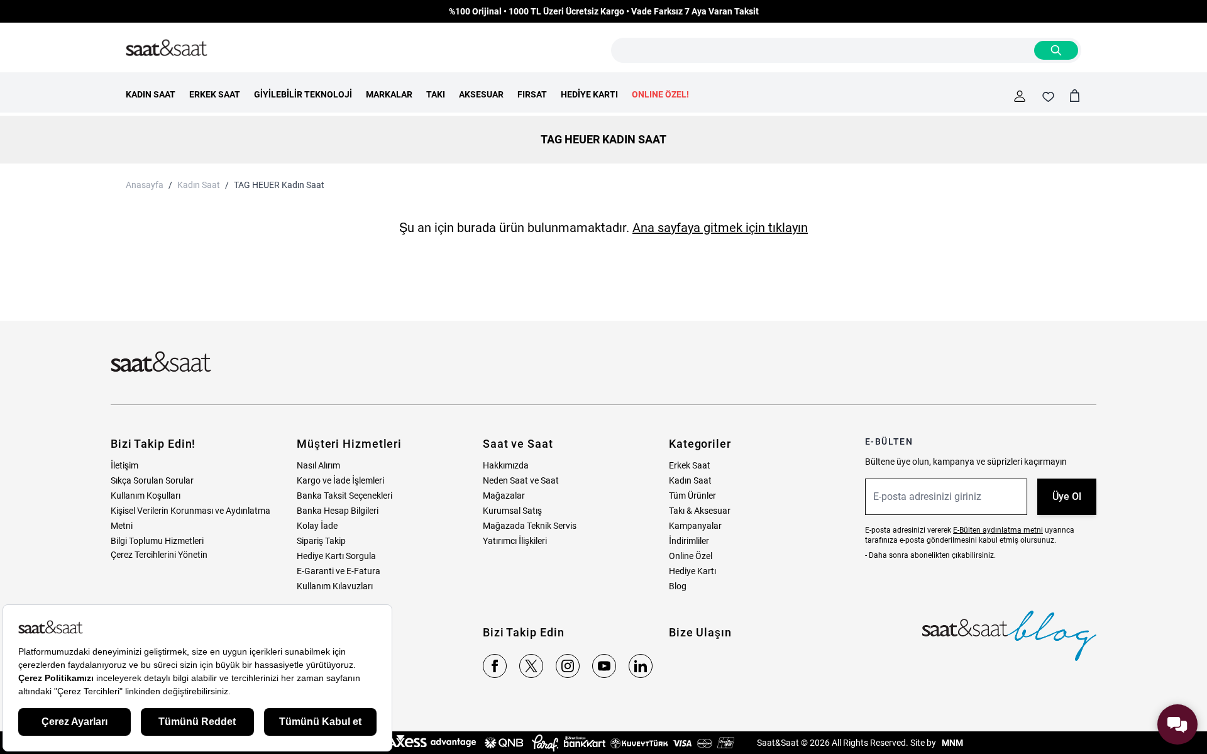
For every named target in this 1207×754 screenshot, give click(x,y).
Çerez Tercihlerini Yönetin (159, 555)
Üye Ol (1066, 496)
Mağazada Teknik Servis (529, 526)
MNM (951, 743)
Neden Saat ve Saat (521, 480)
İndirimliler (689, 541)
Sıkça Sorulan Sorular (152, 480)
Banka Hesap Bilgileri (337, 511)
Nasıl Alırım (318, 465)
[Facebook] (494, 666)
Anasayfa (144, 185)
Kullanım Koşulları (145, 496)
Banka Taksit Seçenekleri (344, 496)
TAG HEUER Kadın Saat (279, 185)
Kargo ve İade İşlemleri (340, 480)
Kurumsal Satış (512, 511)
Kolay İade (317, 526)
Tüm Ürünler (692, 496)
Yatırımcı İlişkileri (515, 541)
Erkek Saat (689, 465)
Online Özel (690, 556)
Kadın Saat (198, 185)
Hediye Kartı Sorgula (336, 556)
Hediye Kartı (692, 571)
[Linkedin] (640, 666)
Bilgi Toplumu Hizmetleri (157, 541)
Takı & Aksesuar (699, 511)
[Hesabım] (1019, 96)
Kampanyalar (695, 526)
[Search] (1056, 50)
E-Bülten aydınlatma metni (998, 530)
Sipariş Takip (321, 541)
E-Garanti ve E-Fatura (338, 571)
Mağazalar (504, 496)
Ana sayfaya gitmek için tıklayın (720, 227)
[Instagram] (567, 666)
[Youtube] (604, 666)
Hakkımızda (506, 465)
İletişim (124, 465)
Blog (677, 586)
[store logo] (166, 48)
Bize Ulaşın (700, 632)
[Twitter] (531, 666)
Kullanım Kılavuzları (335, 586)
